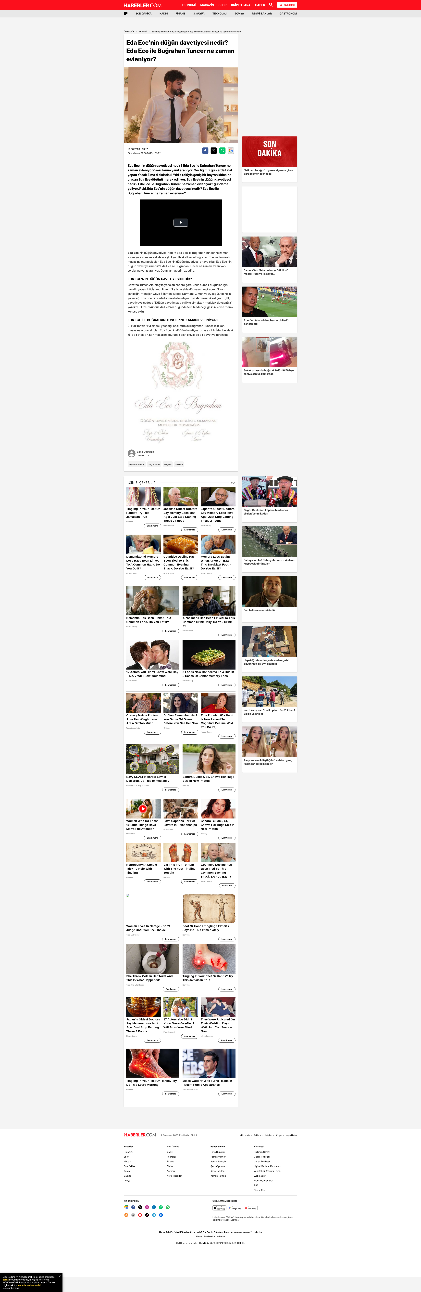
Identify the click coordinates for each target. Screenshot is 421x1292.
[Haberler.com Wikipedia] (133, 1215)
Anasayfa (129, 31)
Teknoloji (171, 1156)
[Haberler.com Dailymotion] (160, 1215)
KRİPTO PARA (240, 5)
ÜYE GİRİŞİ (289, 5)
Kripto (127, 1171)
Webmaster (260, 1175)
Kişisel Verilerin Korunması (267, 1166)
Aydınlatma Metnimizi (29, 1285)
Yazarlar (171, 1171)
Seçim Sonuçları (218, 1161)
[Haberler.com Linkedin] (154, 1207)
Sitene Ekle (259, 1190)
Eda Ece (179, 464)
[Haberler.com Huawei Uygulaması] (251, 1208)
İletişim (268, 1135)
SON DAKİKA (144, 13)
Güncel (143, 31)
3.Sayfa (127, 1175)
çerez (6, 1279)
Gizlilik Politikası (262, 1156)
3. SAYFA (199, 13)
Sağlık (170, 1151)
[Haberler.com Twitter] (140, 1207)
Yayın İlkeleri (291, 1135)
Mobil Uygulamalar (263, 1180)
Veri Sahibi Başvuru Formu (267, 1171)
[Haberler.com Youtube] (140, 1215)
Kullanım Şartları (262, 1151)
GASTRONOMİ (288, 13)
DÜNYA (239, 13)
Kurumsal (259, 1146)
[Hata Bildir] (204, 1243)
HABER (260, 5)
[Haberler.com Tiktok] (147, 1215)
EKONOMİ (189, 5)
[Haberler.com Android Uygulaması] (235, 1208)
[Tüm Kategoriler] (126, 13)
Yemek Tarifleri (218, 1175)
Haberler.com (217, 1146)
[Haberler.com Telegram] (154, 1215)
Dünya (127, 1180)
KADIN (164, 13)
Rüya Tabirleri (217, 1171)
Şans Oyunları (217, 1166)
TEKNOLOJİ (219, 13)
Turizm (170, 1166)
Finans (170, 1161)
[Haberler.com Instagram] (147, 1207)
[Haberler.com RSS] (126, 1215)
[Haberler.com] (140, 1135)
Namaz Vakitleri (218, 1156)
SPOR (223, 5)
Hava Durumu (217, 1151)
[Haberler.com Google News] (126, 1207)
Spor (126, 1156)
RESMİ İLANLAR (262, 13)
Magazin (168, 464)
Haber (199, 1236)
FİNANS (180, 13)
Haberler (128, 1146)
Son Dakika (129, 1166)
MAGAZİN (207, 5)
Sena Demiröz (145, 451)
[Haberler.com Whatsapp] (160, 1207)
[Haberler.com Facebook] (133, 1207)
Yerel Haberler (174, 1175)
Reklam (257, 1135)
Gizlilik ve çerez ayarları (187, 1243)
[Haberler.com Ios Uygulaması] (219, 1208)
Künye (279, 1135)
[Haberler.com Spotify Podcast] (167, 1207)
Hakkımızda (244, 1135)
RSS (256, 1185)
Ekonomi (128, 1151)
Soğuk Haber (154, 464)
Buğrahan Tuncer (136, 464)
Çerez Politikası (262, 1161)
